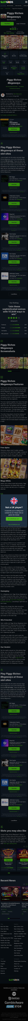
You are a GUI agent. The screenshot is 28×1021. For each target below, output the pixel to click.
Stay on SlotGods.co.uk (14, 524)
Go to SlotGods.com (13, 519)
